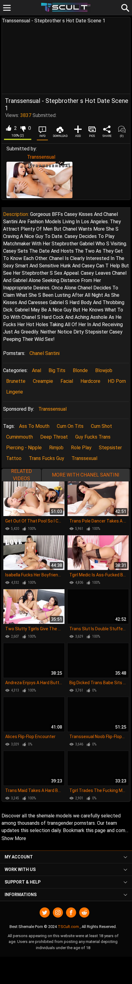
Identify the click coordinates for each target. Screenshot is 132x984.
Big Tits (57, 370)
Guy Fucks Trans (93, 437)
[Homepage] (66, 7)
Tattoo (13, 458)
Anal (36, 370)
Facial (66, 381)
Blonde (80, 370)
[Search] (124, 7)
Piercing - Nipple (24, 448)
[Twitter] (45, 912)
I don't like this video (23, 128)
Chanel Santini (44, 353)
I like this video (8, 128)
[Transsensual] (39, 180)
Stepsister (110, 448)
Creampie (43, 381)
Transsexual (84, 458)
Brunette (15, 381)
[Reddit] (84, 912)
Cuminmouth (19, 437)
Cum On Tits (70, 426)
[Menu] (7, 7)
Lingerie (14, 392)
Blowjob (103, 370)
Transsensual (41, 157)
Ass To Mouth (34, 426)
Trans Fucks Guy (46, 458)
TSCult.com (68, 926)
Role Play (81, 448)
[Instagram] (58, 912)
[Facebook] (71, 912)
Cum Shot (101, 426)
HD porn (117, 381)
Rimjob (56, 448)
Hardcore (90, 381)
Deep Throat (54, 437)
